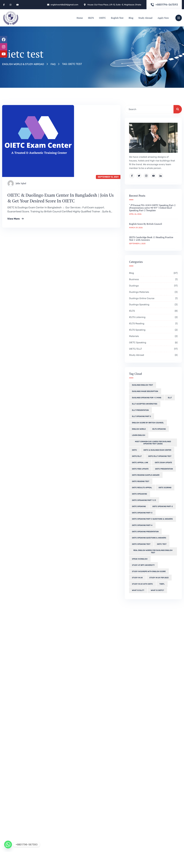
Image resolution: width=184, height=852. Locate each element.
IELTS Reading (153, 323)
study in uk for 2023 (159, 578)
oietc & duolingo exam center (157, 450)
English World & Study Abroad (23, 64)
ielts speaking (159, 429)
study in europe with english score (149, 571)
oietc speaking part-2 (162, 506)
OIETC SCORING (165, 488)
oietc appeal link (140, 463)
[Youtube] (3, 54)
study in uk (137, 578)
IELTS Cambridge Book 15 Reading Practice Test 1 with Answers (151, 238)
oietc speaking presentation (145, 532)
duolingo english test (142, 385)
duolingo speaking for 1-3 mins (146, 398)
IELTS (153, 310)
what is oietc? (157, 590)
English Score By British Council (145, 223)
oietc (134, 450)
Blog (153, 273)
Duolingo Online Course (153, 298)
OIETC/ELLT (153, 348)
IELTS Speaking (153, 329)
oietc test (161, 544)
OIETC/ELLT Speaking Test (159, 456)
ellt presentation (140, 410)
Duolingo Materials (153, 292)
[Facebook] (3, 39)
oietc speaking (139, 506)
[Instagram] (3, 46)
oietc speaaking (139, 494)
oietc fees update (140, 469)
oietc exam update (163, 463)
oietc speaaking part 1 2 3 (144, 500)
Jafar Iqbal (21, 183)
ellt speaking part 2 (141, 416)
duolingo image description (145, 391)
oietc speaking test (141, 544)
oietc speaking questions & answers (149, 538)
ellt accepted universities (144, 404)
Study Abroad (153, 355)
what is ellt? (138, 590)
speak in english (139, 559)
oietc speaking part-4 (142, 525)
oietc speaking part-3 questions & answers (152, 519)
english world (139, 429)
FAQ (53, 64)
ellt (170, 398)
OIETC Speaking (153, 342)
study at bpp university (143, 565)
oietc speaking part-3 (142, 513)
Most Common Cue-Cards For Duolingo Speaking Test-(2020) (153, 443)
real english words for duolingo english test (152, 551)
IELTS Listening (153, 317)
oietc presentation (164, 469)
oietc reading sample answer (145, 475)
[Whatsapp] (8, 844)
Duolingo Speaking (153, 304)
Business (153, 279)
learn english (138, 435)
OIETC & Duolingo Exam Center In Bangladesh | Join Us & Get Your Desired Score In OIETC (60, 198)
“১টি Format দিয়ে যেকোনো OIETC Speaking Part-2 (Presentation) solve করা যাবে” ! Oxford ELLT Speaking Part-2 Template (152, 208)
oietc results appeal (142, 488)
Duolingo (153, 285)
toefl (162, 584)
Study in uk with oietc (142, 584)
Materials (153, 336)
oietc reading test (140, 481)
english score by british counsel (148, 423)
